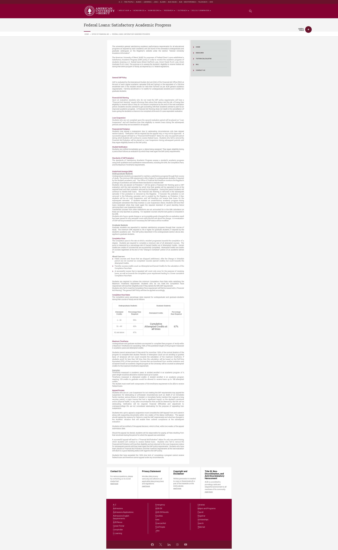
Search (201, 523)
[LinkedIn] (169, 544)
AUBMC (138, 2)
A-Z (114, 505)
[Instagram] (177, 544)
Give (211, 2)
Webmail (201, 527)
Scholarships (203, 520)
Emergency (160, 505)
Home (86, 34)
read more (114, 484)
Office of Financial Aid (100, 34)
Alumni (163, 2)
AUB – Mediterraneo (187, 2)
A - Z (120, 2)
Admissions (154, 10)
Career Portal (118, 526)
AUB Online (172, 2)
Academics (139, 10)
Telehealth (202, 2)
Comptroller (118, 530)
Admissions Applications (123, 512)
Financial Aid (160, 523)
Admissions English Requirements (121, 517)
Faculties (159, 516)
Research (168, 10)
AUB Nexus (117, 522)
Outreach (182, 10)
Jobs (156, 2)
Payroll (200, 512)
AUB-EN (158, 508)
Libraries (147, 2)
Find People (129, 2)
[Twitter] (160, 544)
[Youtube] (185, 544)
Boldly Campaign (200, 10)
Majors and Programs (207, 508)
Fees (157, 520)
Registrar (201, 516)
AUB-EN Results (162, 512)
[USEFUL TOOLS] (308, 29)
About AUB (124, 10)
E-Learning (117, 533)
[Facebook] (152, 544)
